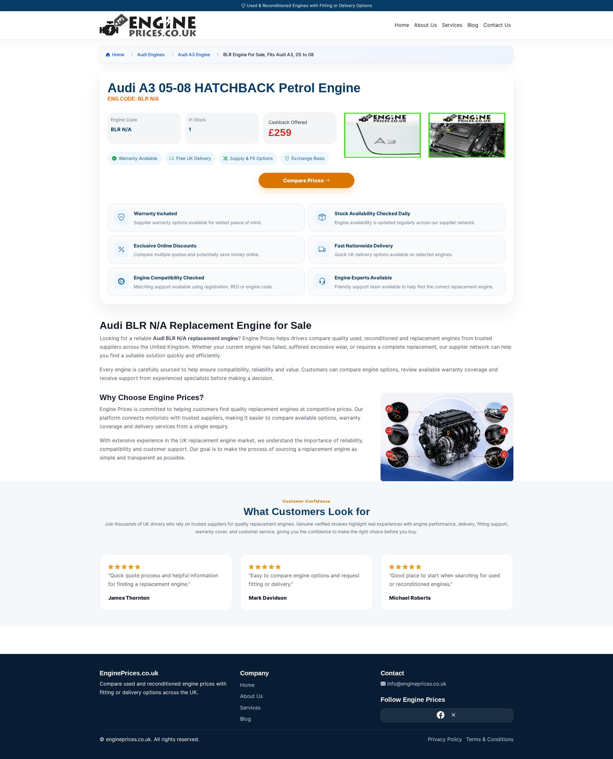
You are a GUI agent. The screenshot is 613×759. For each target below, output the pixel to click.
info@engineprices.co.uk (416, 683)
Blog (472, 25)
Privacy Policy (445, 739)
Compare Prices (304, 180)
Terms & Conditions (489, 739)
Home (402, 25)
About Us (425, 25)
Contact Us (497, 25)
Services (452, 25)
